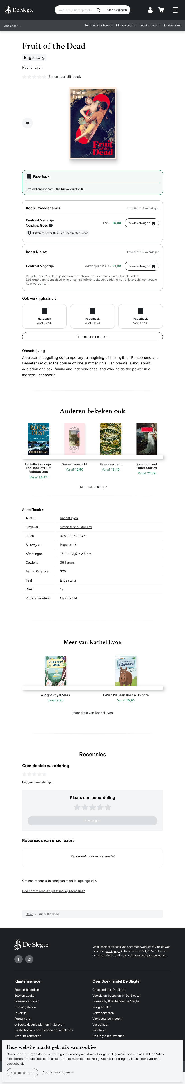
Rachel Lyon (32, 67)
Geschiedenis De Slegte (109, 989)
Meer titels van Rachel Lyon (92, 713)
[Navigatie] (175, 10)
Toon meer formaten (90, 337)
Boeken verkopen (26, 1001)
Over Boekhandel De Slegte (115, 981)
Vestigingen (100, 1024)
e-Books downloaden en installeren (39, 1024)
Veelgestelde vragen (153, 955)
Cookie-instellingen (56, 1072)
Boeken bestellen (26, 989)
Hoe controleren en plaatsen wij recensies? (53, 891)
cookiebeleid (16, 1063)
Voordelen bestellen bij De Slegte (116, 995)
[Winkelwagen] (161, 10)
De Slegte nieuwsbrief (108, 1036)
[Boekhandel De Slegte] (19, 9)
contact (105, 946)
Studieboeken (172, 25)
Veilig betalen (101, 1007)
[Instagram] (29, 959)
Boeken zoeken (25, 995)
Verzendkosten (103, 1013)
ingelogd (83, 881)
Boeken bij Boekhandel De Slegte (115, 1001)
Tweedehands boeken (99, 25)
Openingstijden (25, 1007)
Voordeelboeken (150, 25)
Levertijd (20, 1013)
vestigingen (113, 951)
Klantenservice (27, 981)
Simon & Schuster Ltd (76, 527)
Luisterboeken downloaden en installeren (43, 1030)
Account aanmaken (27, 1036)
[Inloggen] (150, 10)
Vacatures (99, 1030)
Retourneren (23, 1018)
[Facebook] (18, 959)
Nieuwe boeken (126, 25)
